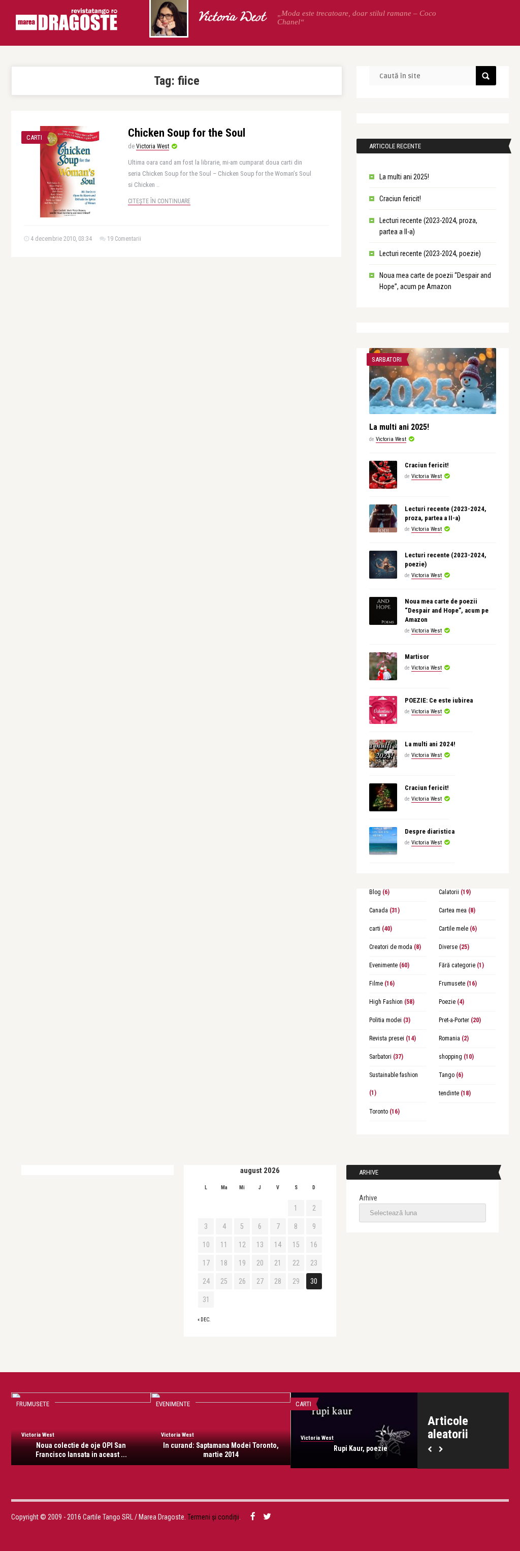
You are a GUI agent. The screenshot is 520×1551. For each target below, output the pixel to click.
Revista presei (386, 1038)
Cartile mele (453, 928)
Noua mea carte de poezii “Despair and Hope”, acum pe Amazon (447, 610)
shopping (450, 1056)
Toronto (378, 1111)
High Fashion (386, 1001)
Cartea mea (453, 910)
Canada (378, 910)
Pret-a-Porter (454, 1020)
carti (34, 137)
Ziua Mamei (367, 1448)
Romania (449, 1038)
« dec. (204, 1319)
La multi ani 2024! (430, 744)
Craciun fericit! (400, 199)
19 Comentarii (124, 238)
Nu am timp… (227, 1448)
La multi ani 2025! (404, 177)
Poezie (447, 1001)
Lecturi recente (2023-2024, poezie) (430, 253)
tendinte (449, 1093)
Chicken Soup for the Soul (186, 132)
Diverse (448, 947)
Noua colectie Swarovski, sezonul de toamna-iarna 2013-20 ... (88, 1450)
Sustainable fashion (393, 1075)
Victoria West (231, 18)
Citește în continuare (159, 201)
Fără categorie (457, 965)
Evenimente (383, 965)
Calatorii (449, 892)
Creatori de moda (390, 947)
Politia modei (385, 1020)
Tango (446, 1075)
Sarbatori (387, 359)
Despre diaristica (429, 831)
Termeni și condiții (213, 1517)
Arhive (368, 1198)
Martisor (417, 656)
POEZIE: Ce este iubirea (439, 700)
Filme (376, 983)
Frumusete (452, 983)
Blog (375, 892)
